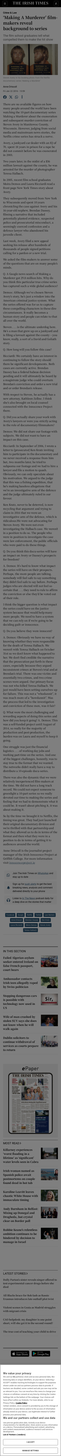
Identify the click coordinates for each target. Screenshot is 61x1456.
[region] (30, 1410)
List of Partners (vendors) (14, 1434)
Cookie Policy (21, 1403)
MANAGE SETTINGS (30, 1451)
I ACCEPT (30, 1442)
